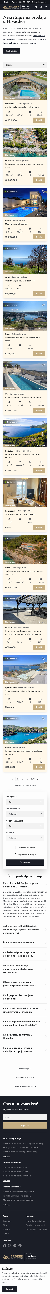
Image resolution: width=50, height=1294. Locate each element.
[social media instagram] (9, 1245)
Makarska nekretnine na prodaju (18, 1200)
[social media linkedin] (14, 1245)
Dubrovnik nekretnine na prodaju (18, 1192)
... (27, 778)
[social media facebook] (4, 1245)
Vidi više (6, 1156)
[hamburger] (46, 7)
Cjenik (6, 1233)
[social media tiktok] (20, 1245)
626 (33, 778)
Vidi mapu (18, 820)
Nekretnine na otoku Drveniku (17, 1176)
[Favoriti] (36, 7)
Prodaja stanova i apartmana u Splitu (20, 1147)
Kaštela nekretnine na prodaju (17, 1196)
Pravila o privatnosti (35, 1225)
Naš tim (6, 1229)
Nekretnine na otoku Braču (15, 1167)
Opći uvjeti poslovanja (36, 1229)
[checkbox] (16, 847)
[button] (25, 884)
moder (32, 43)
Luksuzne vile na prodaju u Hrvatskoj (20, 1151)
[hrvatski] (41, 7)
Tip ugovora (12, 796)
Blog (5, 1225)
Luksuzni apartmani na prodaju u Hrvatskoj (23, 1143)
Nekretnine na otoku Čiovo (15, 1171)
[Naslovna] (16, 7)
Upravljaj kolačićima (35, 1221)
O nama (7, 1221)
